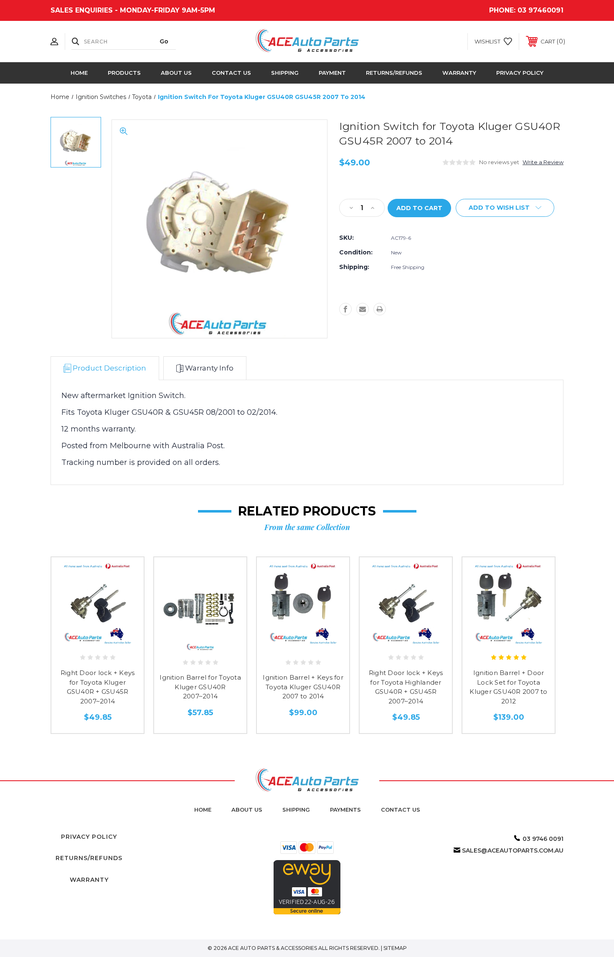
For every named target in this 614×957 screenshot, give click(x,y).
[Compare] (116, 641)
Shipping (285, 72)
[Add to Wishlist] (98, 641)
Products (124, 72)
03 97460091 (540, 10)
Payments (345, 809)
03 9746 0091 (543, 839)
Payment (332, 72)
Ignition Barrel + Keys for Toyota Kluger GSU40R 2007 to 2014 (303, 686)
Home (79, 72)
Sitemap (395, 948)
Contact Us (231, 72)
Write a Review (543, 162)
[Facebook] (345, 309)
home (202, 809)
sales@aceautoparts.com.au (512, 850)
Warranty (459, 72)
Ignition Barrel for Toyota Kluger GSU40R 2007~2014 (200, 686)
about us (246, 809)
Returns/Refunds (394, 72)
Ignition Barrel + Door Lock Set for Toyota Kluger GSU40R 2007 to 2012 (508, 687)
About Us (176, 72)
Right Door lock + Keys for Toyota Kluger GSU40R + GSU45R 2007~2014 (98, 687)
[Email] (362, 309)
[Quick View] (79, 641)
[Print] (379, 309)
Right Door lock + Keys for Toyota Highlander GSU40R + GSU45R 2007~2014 (406, 687)
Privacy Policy (519, 72)
